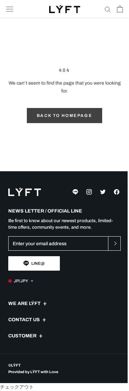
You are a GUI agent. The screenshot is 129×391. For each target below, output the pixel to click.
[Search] (108, 9)
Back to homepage (64, 115)
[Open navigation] (9, 9)
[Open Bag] (120, 9)
